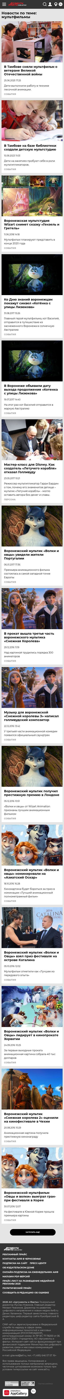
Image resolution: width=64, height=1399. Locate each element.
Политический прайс (17, 1288)
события (10, 94)
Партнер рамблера (45, 1384)
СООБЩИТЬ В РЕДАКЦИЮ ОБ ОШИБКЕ (25, 1292)
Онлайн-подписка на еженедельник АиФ (30, 1272)
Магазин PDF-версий (16, 1276)
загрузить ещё (33, 1232)
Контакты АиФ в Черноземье (21, 1258)
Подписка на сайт (14, 1263)
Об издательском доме (18, 1267)
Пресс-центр (38, 1263)
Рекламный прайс (14, 1254)
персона (10, 499)
